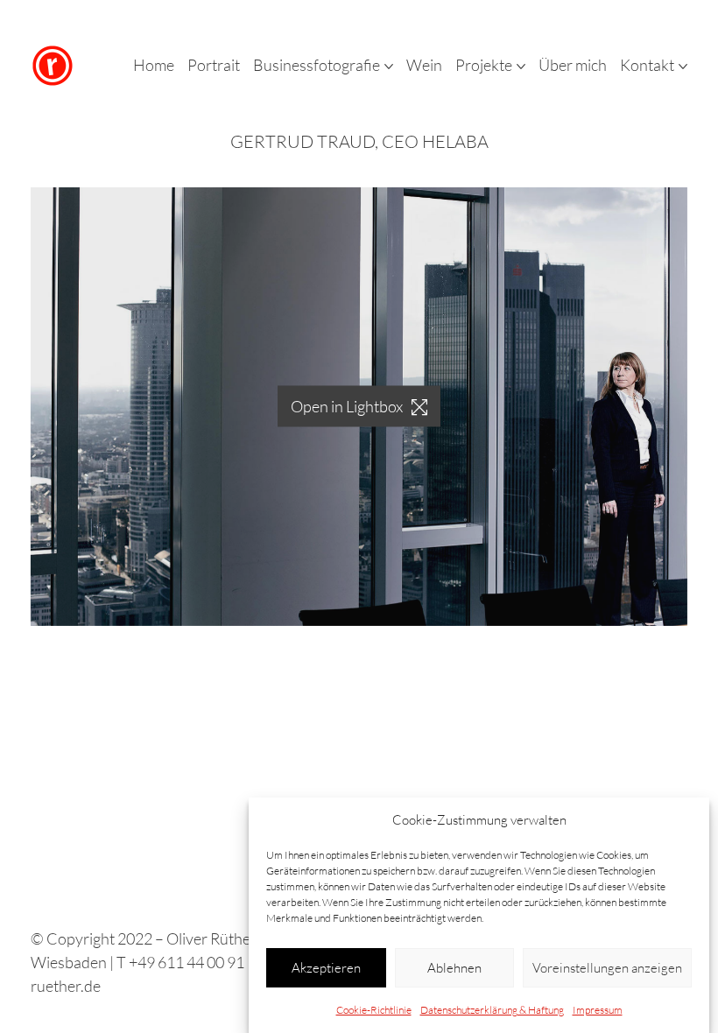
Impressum (598, 1009)
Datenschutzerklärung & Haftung (492, 1009)
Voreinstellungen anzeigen (607, 967)
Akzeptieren (326, 967)
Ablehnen (454, 967)
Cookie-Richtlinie (374, 1009)
